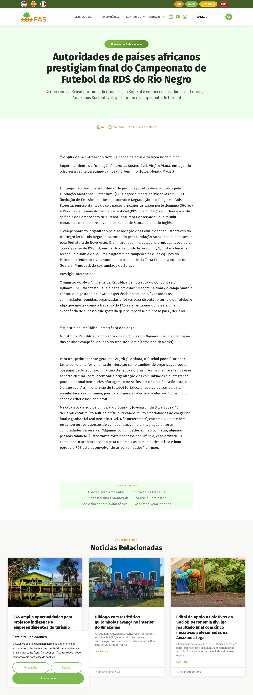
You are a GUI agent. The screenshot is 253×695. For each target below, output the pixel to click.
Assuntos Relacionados (128, 44)
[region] (48, 659)
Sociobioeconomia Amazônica (105, 504)
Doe (179, 4)
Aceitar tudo (48, 678)
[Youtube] (178, 17)
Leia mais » (101, 651)
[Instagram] (185, 17)
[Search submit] (228, 17)
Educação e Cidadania (148, 492)
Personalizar (31, 667)
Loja (223, 4)
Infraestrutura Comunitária (108, 498)
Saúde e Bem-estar (151, 498)
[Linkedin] (170, 17)
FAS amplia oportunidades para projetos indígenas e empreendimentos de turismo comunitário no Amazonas (43, 624)
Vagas (191, 4)
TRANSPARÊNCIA (109, 17)
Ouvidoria (208, 4)
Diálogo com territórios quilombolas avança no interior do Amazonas (124, 622)
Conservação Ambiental (106, 492)
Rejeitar (66, 667)
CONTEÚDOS (133, 17)
